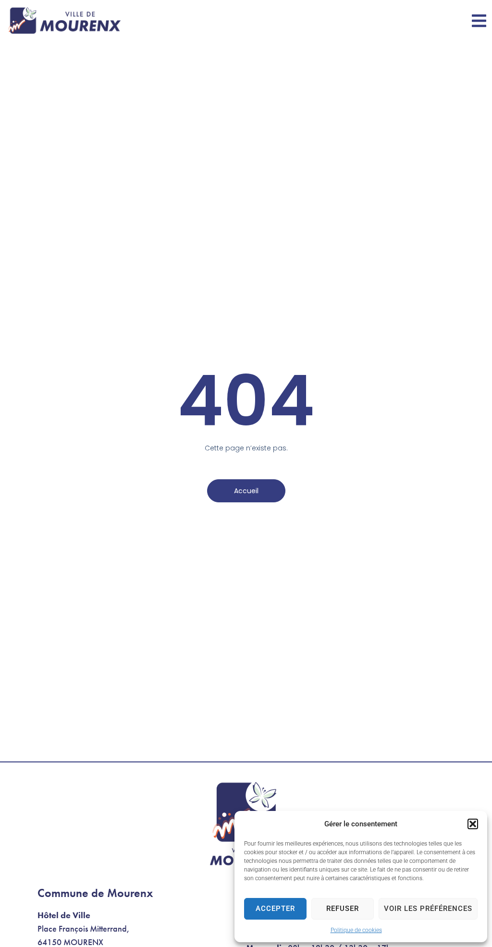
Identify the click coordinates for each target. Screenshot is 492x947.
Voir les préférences (428, 908)
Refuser (342, 908)
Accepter (275, 908)
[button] (473, 824)
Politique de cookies (356, 930)
